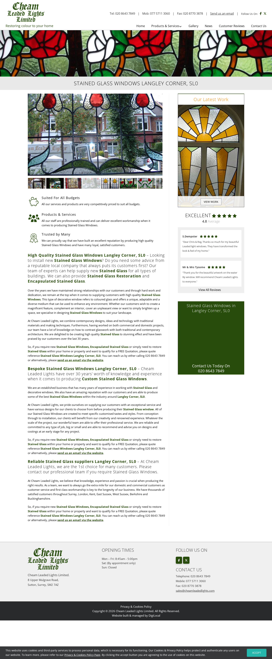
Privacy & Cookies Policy (136, 606)
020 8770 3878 (193, 13)
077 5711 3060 (160, 13)
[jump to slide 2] (55, 183)
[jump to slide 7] (147, 183)
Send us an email (222, 13)
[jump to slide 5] (110, 183)
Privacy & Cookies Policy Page (82, 655)
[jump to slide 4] (92, 183)
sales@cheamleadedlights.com (195, 590)
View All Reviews (210, 290)
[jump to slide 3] (73, 183)
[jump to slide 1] (37, 183)
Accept (256, 652)
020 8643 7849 (125, 13)
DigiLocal (154, 615)
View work (211, 201)
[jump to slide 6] (128, 183)
